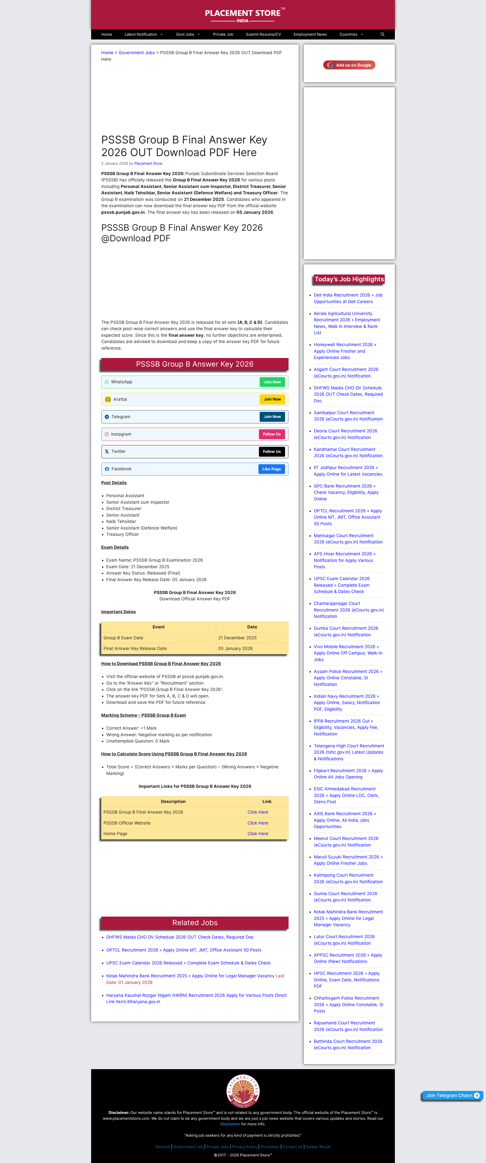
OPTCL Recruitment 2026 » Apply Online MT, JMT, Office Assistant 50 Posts (183, 950)
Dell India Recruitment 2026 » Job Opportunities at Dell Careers (348, 298)
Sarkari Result (318, 1146)
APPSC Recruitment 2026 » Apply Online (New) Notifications (348, 958)
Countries (348, 34)
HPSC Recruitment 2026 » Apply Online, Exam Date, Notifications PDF (347, 980)
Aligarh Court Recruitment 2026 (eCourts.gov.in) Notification (346, 372)
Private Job (223, 34)
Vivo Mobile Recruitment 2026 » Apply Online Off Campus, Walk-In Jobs (348, 653)
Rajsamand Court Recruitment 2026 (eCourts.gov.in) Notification (348, 1026)
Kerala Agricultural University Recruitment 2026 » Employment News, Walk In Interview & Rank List (347, 323)
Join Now (272, 381)
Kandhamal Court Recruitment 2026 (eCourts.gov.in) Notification (348, 452)
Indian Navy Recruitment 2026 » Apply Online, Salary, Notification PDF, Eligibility (347, 703)
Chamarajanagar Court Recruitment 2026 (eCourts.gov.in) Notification (349, 610)
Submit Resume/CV (263, 34)
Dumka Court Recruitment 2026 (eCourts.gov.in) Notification (346, 631)
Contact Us (292, 1146)
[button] (382, 34)
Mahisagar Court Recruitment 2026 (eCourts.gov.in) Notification (348, 539)
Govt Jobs (185, 34)
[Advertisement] (195, 97)
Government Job (188, 1146)
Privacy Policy (244, 1146)
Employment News (310, 34)
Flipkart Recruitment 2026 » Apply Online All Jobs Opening (348, 774)
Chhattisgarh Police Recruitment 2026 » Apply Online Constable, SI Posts (348, 1004)
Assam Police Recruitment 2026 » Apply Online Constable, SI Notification (348, 678)
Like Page (271, 469)
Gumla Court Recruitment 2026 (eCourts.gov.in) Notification (345, 897)
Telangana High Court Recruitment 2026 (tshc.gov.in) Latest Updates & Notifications (349, 752)
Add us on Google (353, 65)
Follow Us (272, 434)
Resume (162, 1146)
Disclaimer (269, 1146)
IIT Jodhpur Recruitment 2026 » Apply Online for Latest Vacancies (348, 471)
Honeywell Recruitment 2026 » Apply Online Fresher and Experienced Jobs (345, 351)
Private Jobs (218, 1146)
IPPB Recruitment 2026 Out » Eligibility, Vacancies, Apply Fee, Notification (346, 727)
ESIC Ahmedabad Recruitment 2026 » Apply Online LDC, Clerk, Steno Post (346, 795)
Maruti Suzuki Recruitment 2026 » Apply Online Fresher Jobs (348, 860)
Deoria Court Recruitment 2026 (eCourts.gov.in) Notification (345, 434)
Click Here (258, 812)
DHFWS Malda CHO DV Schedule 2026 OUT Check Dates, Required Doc (180, 937)
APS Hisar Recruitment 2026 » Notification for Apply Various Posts (345, 560)
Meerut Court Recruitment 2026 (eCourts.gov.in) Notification (346, 842)
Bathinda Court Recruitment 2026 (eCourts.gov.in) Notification (348, 1044)
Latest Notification (141, 34)
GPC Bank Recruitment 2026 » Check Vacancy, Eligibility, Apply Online (346, 492)
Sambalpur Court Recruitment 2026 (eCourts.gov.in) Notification (348, 416)
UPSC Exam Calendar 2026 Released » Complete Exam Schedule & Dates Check (188, 962)
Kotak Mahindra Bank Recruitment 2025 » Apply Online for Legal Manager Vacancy (190, 975)
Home (107, 34)
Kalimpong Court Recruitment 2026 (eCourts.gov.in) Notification (348, 878)
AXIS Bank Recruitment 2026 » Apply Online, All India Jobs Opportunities (345, 820)
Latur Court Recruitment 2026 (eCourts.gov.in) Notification (344, 940)
